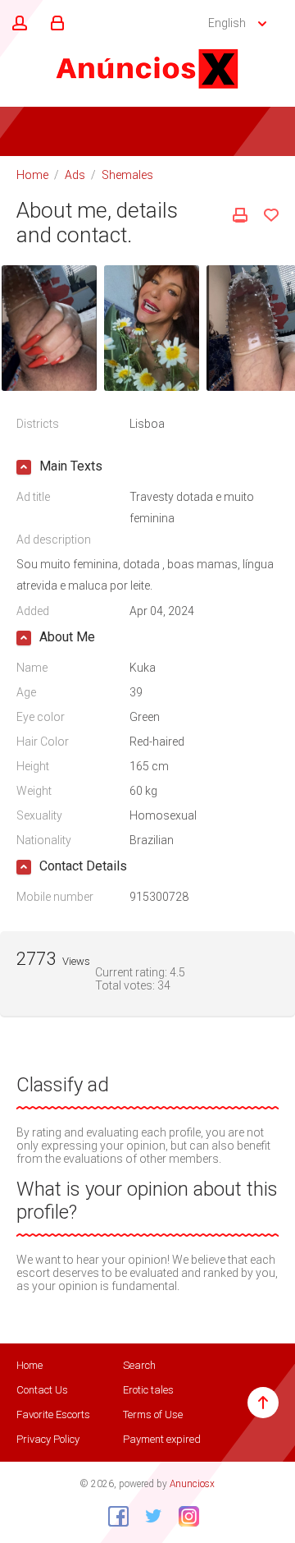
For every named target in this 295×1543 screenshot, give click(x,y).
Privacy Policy (47, 1439)
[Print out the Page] (240, 215)
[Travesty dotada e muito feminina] (49, 326)
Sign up (17, 23)
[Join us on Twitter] (147, 1516)
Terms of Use (153, 1414)
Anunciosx (192, 1484)
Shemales (127, 174)
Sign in (55, 23)
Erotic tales (148, 1390)
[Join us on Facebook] (112, 1516)
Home (32, 174)
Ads (75, 174)
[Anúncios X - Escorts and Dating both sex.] (147, 68)
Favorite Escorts (53, 1414)
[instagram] (182, 1516)
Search (139, 1365)
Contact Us (42, 1390)
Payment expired (162, 1439)
